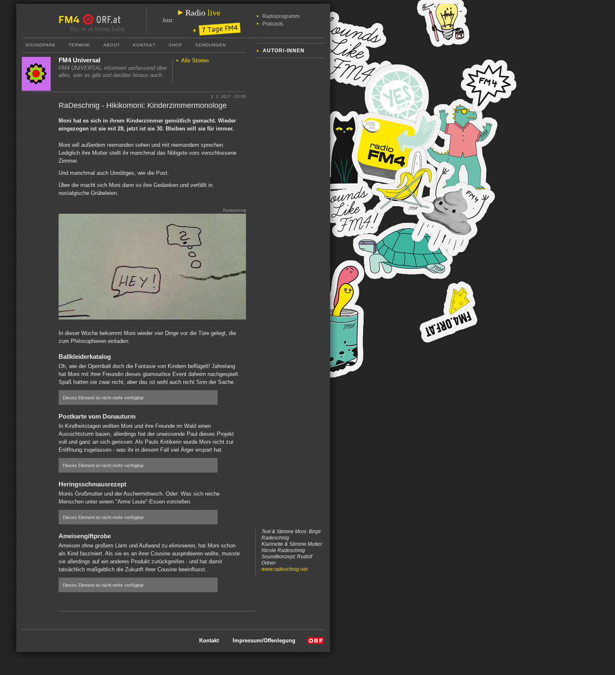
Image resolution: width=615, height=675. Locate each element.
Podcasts (272, 24)
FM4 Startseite (71, 19)
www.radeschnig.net (284, 569)
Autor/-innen (284, 51)
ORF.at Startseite (102, 19)
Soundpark (41, 45)
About (111, 45)
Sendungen (210, 45)
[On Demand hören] (217, 30)
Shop (175, 45)
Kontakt (144, 45)
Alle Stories (195, 60)
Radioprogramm (281, 16)
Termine (79, 45)
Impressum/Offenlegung (264, 640)
